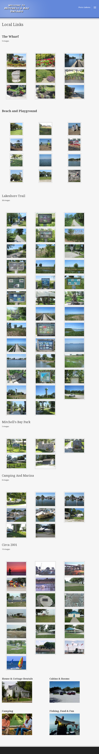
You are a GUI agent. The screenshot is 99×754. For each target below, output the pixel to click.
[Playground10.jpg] (16, 176)
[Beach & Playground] (16, 129)
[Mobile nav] (94, 7)
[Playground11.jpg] (45, 176)
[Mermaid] (74, 176)
